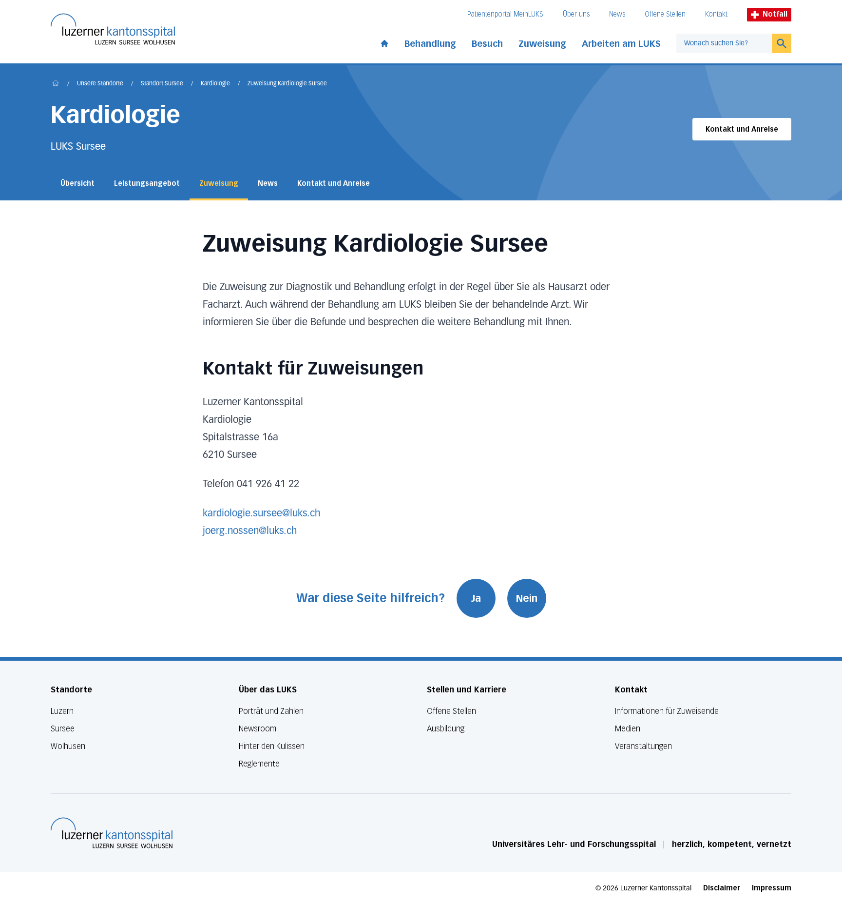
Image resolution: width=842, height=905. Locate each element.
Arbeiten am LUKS (621, 44)
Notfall (775, 14)
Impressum (771, 888)
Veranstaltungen (643, 746)
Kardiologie (215, 84)
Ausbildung (445, 728)
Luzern (62, 711)
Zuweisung (542, 44)
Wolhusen (68, 746)
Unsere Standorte (100, 84)
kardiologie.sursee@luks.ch (261, 513)
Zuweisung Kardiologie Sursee (287, 84)
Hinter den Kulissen (272, 746)
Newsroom (257, 728)
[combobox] (724, 43)
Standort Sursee (162, 84)
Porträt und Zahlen (271, 711)
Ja (476, 598)
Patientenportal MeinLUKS (505, 14)
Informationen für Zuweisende (667, 711)
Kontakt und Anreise (742, 129)
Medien (627, 728)
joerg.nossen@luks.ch (250, 531)
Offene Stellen (665, 14)
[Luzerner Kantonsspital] (111, 832)
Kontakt (716, 14)
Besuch (487, 44)
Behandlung (430, 44)
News (617, 14)
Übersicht (77, 183)
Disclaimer (721, 888)
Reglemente (259, 763)
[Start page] (384, 41)
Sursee (63, 728)
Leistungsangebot (147, 183)
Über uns (576, 14)
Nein (526, 598)
